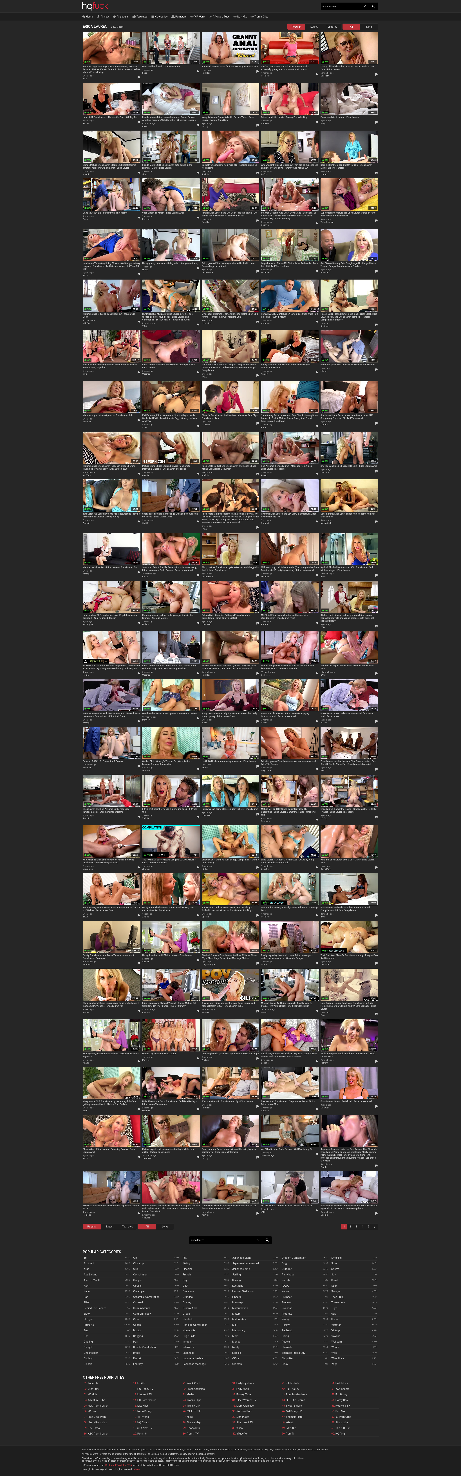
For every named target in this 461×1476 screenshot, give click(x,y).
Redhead (287, 1330)
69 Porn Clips (343, 1416)
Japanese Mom (241, 1257)
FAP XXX (291, 1428)
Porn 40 (142, 1433)
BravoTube (88, 869)
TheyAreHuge (208, 964)
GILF (185, 1285)
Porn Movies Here (296, 1394)
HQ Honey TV (145, 1389)
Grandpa (188, 1297)
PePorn (146, 1012)
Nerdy (235, 1347)
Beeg (144, 73)
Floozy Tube (243, 1394)
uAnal (145, 577)
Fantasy (138, 1364)
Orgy (284, 1263)
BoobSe (265, 869)
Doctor (137, 1330)
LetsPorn (325, 76)
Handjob (188, 1319)
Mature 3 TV (144, 1394)
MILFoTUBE (194, 1411)
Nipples (236, 1352)
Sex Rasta (94, 1428)
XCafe (204, 723)
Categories (159, 16)
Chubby (88, 1358)
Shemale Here (294, 1416)
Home (87, 16)
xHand (86, 174)
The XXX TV (342, 1428)
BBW (86, 1302)
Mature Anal (239, 1319)
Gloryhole (188, 1291)
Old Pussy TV (294, 1411)
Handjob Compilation (195, 1324)
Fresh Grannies (196, 1389)
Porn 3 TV (193, 1433)
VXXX (204, 377)
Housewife (189, 1330)
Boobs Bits (193, 1428)
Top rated (139, 16)
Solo (334, 1263)
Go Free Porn (244, 1411)
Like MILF (143, 1405)
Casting (88, 1341)
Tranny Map (194, 1422)
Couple (137, 1285)
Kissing (236, 1280)
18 (85, 1257)
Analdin (205, 174)
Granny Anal (190, 1308)
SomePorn (326, 869)
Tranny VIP (193, 1405)
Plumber (287, 1297)
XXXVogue (88, 624)
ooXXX (145, 126)
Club (135, 1269)
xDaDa (190, 1394)
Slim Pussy (242, 1416)
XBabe (86, 1012)
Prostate (287, 1313)
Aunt (86, 1285)
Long (369, 26)
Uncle (334, 1319)
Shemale (287, 1347)
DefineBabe (207, 272)
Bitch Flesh (292, 1383)
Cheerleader (91, 1352)
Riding (285, 1336)
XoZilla (86, 123)
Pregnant (287, 1302)
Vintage (335, 1330)
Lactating (237, 1285)
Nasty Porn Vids (97, 1422)
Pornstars (179, 16)
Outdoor (287, 1269)
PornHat (205, 73)
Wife (334, 1352)
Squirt (334, 1280)
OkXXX (145, 523)
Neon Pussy (144, 1411)
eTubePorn (242, 1433)
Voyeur (335, 1336)
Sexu (85, 1111)
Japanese (188, 1352)
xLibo (239, 1428)
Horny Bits (341, 1400)
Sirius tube (341, 1422)
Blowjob (88, 1319)
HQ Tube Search (295, 1400)
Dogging (138, 1336)
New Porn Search (98, 1405)
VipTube (206, 475)
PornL (264, 427)
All (351, 26)
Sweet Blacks (294, 1405)
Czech (137, 1324)
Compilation (140, 1274)
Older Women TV (246, 1400)
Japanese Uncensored (245, 1263)
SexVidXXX (147, 1158)
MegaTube (266, 770)
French (187, 1274)
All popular (121, 16)
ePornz (92, 1411)
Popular (296, 26)
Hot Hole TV (342, 1405)
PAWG (285, 1285)
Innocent (188, 1341)
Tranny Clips (259, 16)
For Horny (341, 1394)
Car (86, 1336)
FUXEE (141, 1383)
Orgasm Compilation (294, 1257)
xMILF (264, 1212)
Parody (286, 1280)
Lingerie (236, 1297)
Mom (235, 1336)
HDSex (324, 723)
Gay (185, 1280)
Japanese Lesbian (193, 1358)
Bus (86, 1330)
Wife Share (337, 1358)
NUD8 (190, 1416)
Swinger (336, 1291)
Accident (89, 1263)
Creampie (139, 1291)
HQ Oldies (143, 1422)
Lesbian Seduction (243, 1291)
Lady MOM (242, 1389)
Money (236, 1341)
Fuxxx (323, 1015)
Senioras (325, 326)
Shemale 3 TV (244, 1422)
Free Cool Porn (97, 1416)
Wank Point (193, 1383)
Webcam (336, 1341)
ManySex (206, 424)
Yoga (334, 1364)
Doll (135, 1341)
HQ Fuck (95, 6)
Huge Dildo (189, 1336)
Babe (87, 1291)
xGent (289, 1422)
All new (103, 16)
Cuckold (138, 1302)
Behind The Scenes (95, 1308)
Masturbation (240, 1308)
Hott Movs (341, 1383)
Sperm (335, 1269)
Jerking (236, 1274)
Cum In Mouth (141, 1308)
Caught (88, 1347)
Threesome (338, 1302)
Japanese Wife (241, 1269)
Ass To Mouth (92, 1280)
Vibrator (336, 1324)
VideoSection (327, 222)
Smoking (336, 1257)
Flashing (188, 1269)
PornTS (290, 1433)
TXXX (85, 275)
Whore (335, 1347)
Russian (286, 1341)
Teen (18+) (337, 1297)
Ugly (333, 1313)
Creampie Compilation (146, 1297)
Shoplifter (287, 1358)
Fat (185, 1257)
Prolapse (287, 1308)
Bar (86, 1297)
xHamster (265, 76)
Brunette (89, 1324)
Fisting (187, 1263)
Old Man (237, 1364)
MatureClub (326, 523)
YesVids (87, 475)
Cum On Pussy (142, 1313)
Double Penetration (144, 1347)
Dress (136, 1352)
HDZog (205, 126)
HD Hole (92, 1394)
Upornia (324, 174)
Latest (314, 26)
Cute (136, 1319)
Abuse (137, 1469)
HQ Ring (340, 1433)
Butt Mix (240, 16)
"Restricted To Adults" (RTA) (119, 1465)
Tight (334, 1308)
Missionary (238, 1330)
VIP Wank (197, 16)
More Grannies (245, 1405)
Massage (237, 1302)
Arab (86, 1269)
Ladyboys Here (245, 1383)
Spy (333, 1274)
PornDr (264, 624)
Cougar (137, 1280)
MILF (235, 1324)
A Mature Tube (219, 16)
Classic (88, 1364)
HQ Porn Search (146, 1400)
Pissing (286, 1291)
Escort (137, 1358)
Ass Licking (90, 1274)
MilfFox (86, 323)
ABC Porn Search (98, 1433)
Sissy (285, 1364)
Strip (334, 1285)
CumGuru (93, 1389)
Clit (135, 1257)
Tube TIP (93, 1383)
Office (235, 1358)
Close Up (138, 1263)
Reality (286, 1324)
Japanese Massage (194, 1364)
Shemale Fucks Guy (293, 1352)
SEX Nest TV (145, 1428)
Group (186, 1313)
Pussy (285, 1319)
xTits (85, 79)
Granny (187, 1302)
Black (87, 1313)
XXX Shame (342, 1389)
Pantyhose (288, 1274)
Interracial (188, 1347)
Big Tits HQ (292, 1389)
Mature (236, 1313)
